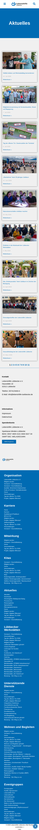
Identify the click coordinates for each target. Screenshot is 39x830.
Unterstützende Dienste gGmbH (14, 717)
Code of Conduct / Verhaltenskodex (15, 490)
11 (29, 365)
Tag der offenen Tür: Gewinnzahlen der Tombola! (18, 143)
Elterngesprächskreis (10, 607)
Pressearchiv (8, 601)
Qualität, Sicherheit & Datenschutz (15, 488)
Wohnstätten (8, 750)
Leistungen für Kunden (11, 649)
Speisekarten (8, 605)
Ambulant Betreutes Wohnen (13, 752)
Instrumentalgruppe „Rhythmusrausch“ (16, 807)
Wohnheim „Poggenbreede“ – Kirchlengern (17, 746)
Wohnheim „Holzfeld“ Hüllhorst (13, 769)
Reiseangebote (9, 603)
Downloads (7, 596)
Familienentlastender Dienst (13, 707)
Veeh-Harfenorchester (11, 805)
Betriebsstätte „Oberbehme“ (13, 667)
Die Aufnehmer (9, 799)
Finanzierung (8, 709)
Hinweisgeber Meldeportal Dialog (14, 599)
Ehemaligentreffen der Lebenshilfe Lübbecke (17, 317)
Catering (7, 657)
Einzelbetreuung (9, 711)
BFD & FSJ (7, 516)
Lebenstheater (8, 795)
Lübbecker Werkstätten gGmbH (14, 644)
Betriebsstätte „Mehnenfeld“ (13, 669)
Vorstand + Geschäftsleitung (13, 484)
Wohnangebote (9, 771)
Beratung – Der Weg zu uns (13, 583)
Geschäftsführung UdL (11, 705)
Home (6, 492)
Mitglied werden (9, 481)
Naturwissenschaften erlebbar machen (15, 211)
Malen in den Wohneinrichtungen (14, 803)
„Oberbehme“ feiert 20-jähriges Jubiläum (16, 177)
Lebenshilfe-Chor (9, 793)
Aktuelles (7, 594)
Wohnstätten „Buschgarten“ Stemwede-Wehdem (19, 756)
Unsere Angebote (9, 646)
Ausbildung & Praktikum (11, 514)
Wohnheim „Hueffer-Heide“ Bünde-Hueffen (17, 766)
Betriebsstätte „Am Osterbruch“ (14, 674)
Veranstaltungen (9, 494)
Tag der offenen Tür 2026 (12, 496)
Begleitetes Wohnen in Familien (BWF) (16, 773)
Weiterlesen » (7, 79)
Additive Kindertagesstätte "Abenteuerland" (17, 581)
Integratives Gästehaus (11, 703)
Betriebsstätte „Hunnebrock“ (13, 671)
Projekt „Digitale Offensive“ (12, 498)
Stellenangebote (9, 522)
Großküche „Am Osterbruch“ (13, 653)
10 (26, 365)
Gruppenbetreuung (10, 713)
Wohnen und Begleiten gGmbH (14, 744)
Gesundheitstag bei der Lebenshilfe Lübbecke (17, 351)
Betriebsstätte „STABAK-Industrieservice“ (17, 663)
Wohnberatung (9, 748)
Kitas (5, 574)
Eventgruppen (8, 788)
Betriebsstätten (9, 655)
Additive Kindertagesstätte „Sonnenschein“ (17, 579)
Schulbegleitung (9, 715)
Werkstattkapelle (9, 797)
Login (19, 829)
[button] (9, 442)
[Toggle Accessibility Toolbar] (35, 826)
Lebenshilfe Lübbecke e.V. (12, 479)
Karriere (6, 512)
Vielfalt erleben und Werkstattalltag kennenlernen (18, 73)
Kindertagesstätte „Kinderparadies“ (15, 577)
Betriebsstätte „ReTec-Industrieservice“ (16, 665)
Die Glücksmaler (9, 801)
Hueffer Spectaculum (10, 790)
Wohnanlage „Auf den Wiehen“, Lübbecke (17, 754)
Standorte (7, 775)
